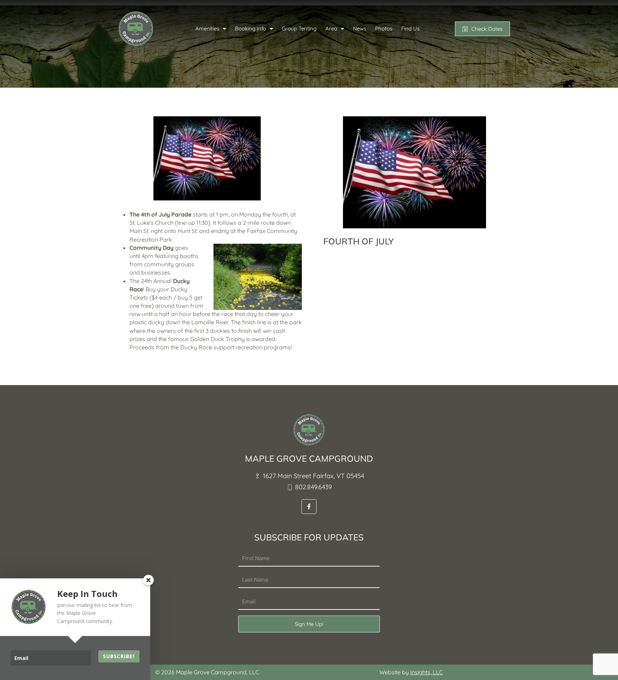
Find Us (410, 28)
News (359, 28)
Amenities (207, 28)
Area (331, 28)
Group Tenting (299, 28)
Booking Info (250, 28)
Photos (383, 28)
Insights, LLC (426, 672)
